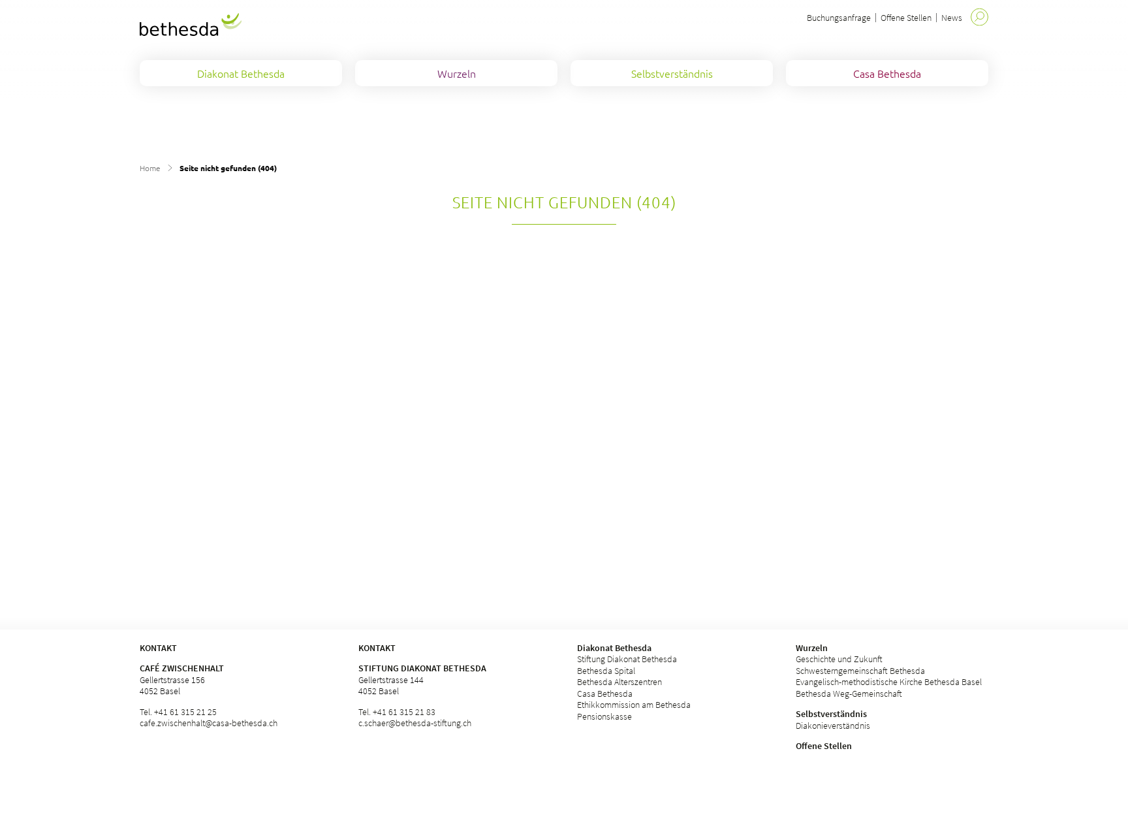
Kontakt (377, 648)
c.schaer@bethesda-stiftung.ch (414, 723)
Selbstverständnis (831, 714)
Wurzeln (812, 648)
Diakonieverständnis (833, 725)
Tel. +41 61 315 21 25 (178, 712)
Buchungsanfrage (839, 18)
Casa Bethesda (605, 693)
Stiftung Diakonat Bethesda (422, 668)
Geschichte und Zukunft (839, 659)
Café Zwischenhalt (182, 668)
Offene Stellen (906, 18)
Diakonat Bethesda (614, 648)
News (951, 18)
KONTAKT (158, 648)
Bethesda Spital (606, 671)
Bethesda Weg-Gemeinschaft (849, 693)
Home (150, 168)
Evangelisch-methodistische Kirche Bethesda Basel (889, 682)
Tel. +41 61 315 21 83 (396, 712)
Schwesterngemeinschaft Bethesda (860, 671)
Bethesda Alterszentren (619, 682)
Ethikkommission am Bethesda (634, 705)
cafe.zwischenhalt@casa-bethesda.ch (208, 723)
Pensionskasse (604, 716)
